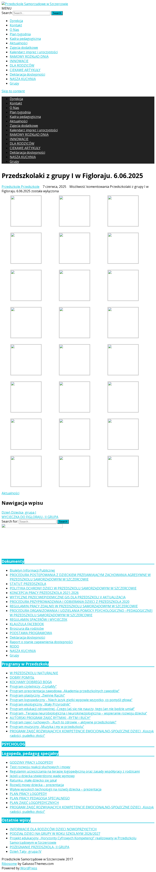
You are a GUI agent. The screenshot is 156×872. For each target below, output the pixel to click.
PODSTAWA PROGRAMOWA (31, 633)
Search (7, 13)
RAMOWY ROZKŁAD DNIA (29, 56)
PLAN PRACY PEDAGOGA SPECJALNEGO (40, 798)
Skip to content (13, 91)
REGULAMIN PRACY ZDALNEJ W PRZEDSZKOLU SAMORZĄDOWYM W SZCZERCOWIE (74, 606)
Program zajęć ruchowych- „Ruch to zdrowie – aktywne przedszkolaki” (63, 722)
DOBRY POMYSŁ (22, 677)
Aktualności (18, 43)
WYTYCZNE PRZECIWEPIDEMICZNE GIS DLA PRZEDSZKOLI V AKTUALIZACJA (68, 597)
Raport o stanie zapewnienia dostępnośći (41, 642)
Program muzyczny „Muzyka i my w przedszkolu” (47, 726)
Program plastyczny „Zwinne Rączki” (37, 695)
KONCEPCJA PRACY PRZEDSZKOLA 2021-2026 (44, 592)
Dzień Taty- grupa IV (25, 851)
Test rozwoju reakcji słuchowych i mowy (40, 767)
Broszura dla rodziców (27, 628)
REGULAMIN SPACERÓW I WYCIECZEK (38, 619)
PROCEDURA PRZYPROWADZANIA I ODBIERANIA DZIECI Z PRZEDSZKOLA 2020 (69, 601)
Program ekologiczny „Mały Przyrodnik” (40, 704)
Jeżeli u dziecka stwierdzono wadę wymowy (42, 776)
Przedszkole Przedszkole (20, 186)
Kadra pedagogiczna (25, 38)
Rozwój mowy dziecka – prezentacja (37, 785)
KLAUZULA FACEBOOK (27, 624)
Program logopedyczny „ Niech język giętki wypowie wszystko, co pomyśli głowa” (71, 700)
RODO (14, 646)
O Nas (14, 29)
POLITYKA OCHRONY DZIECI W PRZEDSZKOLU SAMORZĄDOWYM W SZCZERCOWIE (73, 588)
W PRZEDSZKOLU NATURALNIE (34, 673)
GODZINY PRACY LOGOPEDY (31, 762)
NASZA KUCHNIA (23, 79)
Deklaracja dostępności (27, 74)
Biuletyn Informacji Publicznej (32, 570)
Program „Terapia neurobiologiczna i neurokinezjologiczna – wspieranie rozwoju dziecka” (78, 713)
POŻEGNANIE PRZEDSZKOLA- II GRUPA (39, 847)
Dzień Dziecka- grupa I (19, 512)
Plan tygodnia (20, 34)
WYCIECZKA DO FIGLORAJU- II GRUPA (30, 517)
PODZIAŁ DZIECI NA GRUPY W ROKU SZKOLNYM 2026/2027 (55, 833)
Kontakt (16, 25)
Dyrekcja (16, 20)
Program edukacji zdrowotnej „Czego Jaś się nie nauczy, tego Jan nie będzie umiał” (72, 709)
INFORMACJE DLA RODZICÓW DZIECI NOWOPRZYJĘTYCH (53, 829)
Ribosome (9, 863)
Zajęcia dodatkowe (24, 47)
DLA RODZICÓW (22, 65)
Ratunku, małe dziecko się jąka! (33, 780)
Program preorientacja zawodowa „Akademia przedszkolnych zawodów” (64, 691)
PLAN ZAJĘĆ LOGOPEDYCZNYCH (34, 802)
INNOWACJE (19, 61)
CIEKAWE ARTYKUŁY (25, 70)
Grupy (14, 83)
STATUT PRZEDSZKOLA (28, 584)
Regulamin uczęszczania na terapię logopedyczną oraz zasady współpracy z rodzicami (75, 771)
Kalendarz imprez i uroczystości (34, 52)
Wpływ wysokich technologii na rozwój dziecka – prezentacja (55, 789)
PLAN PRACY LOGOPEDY (28, 794)
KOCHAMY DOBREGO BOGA (31, 682)
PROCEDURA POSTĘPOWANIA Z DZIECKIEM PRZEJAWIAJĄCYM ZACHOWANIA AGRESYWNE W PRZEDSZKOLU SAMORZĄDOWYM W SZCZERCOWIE (80, 577)
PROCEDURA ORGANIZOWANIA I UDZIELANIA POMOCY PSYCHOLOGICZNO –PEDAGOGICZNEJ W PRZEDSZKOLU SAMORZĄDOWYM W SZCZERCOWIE (81, 612)
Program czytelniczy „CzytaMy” (33, 686)
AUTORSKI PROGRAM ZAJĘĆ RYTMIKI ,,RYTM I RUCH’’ (50, 717)
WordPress (28, 868)
